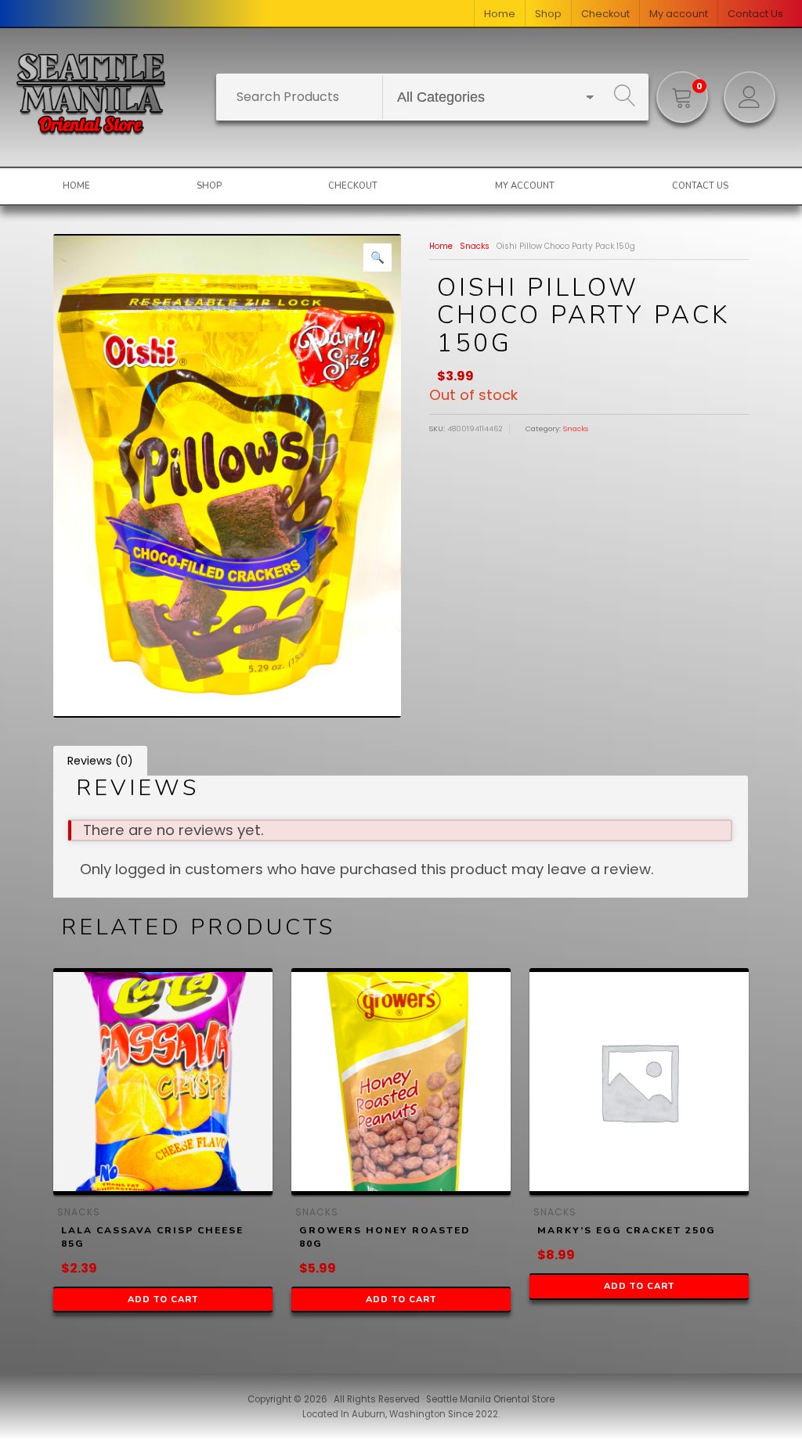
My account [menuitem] (678, 13)
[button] (377, 257)
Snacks (475, 246)
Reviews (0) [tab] (100, 761)
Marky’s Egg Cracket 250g (626, 1230)
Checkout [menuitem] (605, 13)
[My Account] (749, 97)
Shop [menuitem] (548, 13)
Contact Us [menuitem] (755, 13)
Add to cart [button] (163, 1299)
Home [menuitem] (499, 13)
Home (441, 246)
